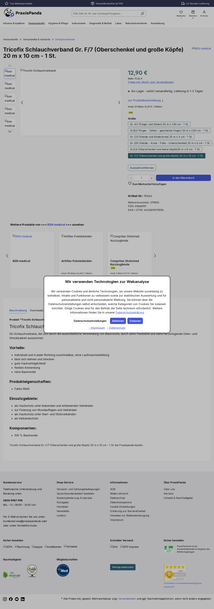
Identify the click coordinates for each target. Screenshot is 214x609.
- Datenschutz (116, 327)
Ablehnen (118, 320)
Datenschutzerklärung (130, 312)
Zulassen (135, 320)
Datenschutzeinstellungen (90, 320)
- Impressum (97, 327)
